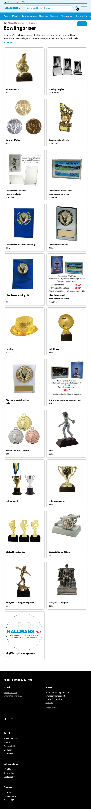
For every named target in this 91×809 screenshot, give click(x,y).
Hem (6, 23)
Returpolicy (9, 773)
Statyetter (54, 16)
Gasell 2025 (9, 800)
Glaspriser (43, 16)
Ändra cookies (52, 708)
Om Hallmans (10, 796)
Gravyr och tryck (11, 738)
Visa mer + (9, 42)
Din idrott (80, 16)
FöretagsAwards (29, 16)
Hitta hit (49, 703)
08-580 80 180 (10, 693)
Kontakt (7, 792)
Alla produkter (67, 16)
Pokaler (7, 16)
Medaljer (16, 16)
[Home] (12, 8)
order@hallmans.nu (13, 696)
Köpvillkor (8, 769)
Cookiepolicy (9, 777)
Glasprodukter (10, 746)
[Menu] (83, 8)
